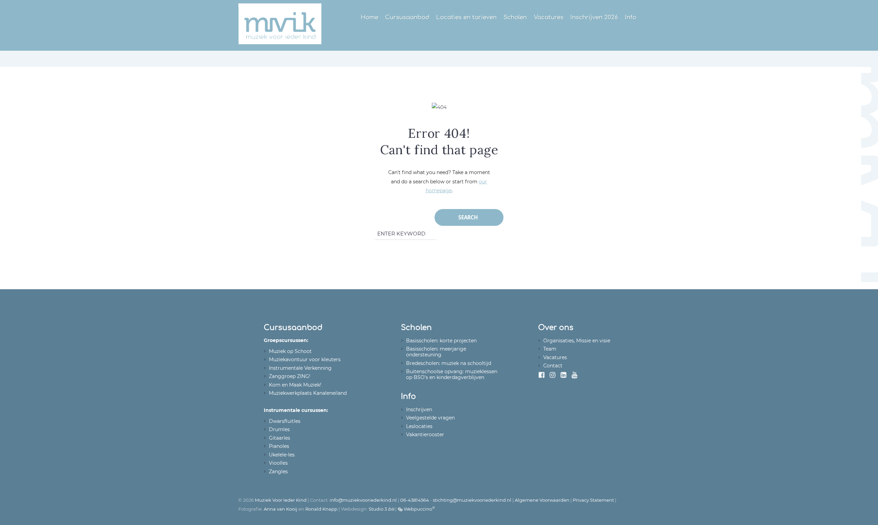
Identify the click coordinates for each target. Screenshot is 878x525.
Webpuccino (419, 509)
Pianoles (279, 446)
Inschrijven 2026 (594, 17)
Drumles (279, 429)
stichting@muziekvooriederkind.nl (472, 500)
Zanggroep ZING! (289, 376)
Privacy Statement (593, 500)
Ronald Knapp (321, 509)
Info (630, 17)
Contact (552, 366)
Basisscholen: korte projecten (441, 341)
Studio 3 (381, 509)
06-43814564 (414, 500)
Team (549, 349)
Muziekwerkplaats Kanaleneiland (308, 393)
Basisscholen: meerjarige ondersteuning (436, 352)
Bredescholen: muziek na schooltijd (448, 363)
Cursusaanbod (407, 17)
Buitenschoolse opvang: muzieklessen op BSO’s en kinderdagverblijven (451, 374)
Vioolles (278, 463)
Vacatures (548, 17)
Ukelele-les (282, 455)
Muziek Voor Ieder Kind (281, 500)
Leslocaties (419, 426)
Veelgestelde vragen (430, 418)
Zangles (278, 471)
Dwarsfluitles (284, 421)
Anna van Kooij (280, 509)
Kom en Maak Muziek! (295, 385)
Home (369, 17)
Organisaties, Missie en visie (576, 341)
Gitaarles (279, 438)
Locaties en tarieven (466, 17)
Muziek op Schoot (290, 351)
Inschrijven (419, 409)
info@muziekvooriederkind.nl (363, 500)
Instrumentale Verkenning (300, 368)
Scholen (515, 17)
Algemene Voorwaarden (542, 500)
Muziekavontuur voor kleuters (305, 359)
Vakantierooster (425, 434)
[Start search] (469, 217)
